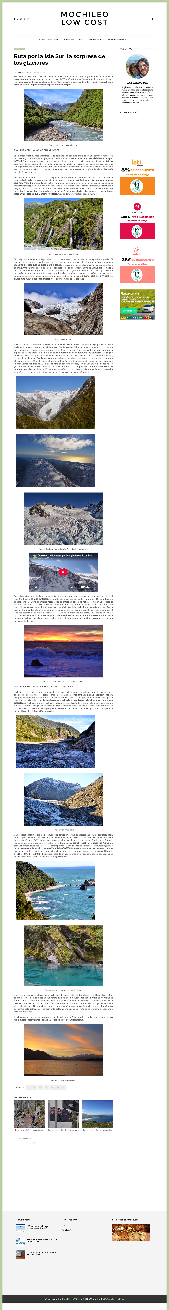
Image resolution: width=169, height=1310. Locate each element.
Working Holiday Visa (118, 40)
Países (82, 40)
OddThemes (71, 1298)
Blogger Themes (113, 1298)
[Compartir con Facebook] (29, 1087)
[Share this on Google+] (40, 1087)
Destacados (54, 40)
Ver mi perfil (67, 1230)
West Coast (20, 49)
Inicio (42, 40)
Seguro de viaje (97, 40)
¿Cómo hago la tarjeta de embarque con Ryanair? (37, 1227)
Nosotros (69, 40)
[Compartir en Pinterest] (63, 1087)
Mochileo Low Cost (23, 72)
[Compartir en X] (34, 1087)
